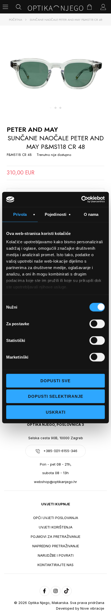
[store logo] (55, 8)
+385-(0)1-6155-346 (60, 451)
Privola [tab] (20, 214)
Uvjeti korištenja (55, 527)
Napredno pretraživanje (55, 546)
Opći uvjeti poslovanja (55, 518)
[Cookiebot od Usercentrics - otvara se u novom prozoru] (81, 199)
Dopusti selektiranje (55, 396)
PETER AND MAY (32, 129)
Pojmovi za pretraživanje (55, 536)
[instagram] (56, 591)
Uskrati (55, 412)
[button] (50, 108)
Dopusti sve (55, 380)
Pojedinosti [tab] (55, 214)
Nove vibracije (92, 608)
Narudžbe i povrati (56, 555)
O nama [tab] (91, 214)
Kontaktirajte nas (55, 565)
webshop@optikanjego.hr (55, 482)
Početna (15, 19)
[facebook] (45, 591)
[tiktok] (67, 591)
